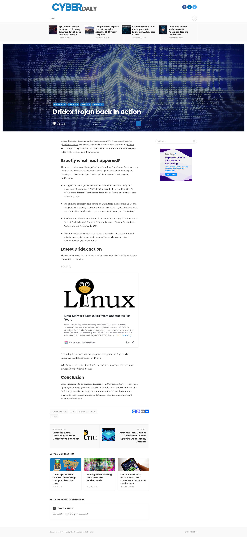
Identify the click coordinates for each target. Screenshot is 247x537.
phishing (130, 144)
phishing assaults (69, 144)
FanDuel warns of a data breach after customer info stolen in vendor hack (133, 479)
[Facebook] (184, 7)
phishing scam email (86, 411)
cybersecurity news (59, 411)
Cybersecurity (98, 104)
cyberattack (85, 104)
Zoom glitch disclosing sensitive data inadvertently (99, 477)
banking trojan (59, 104)
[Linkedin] (189, 7)
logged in (67, 513)
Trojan (54, 416)
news (72, 411)
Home (52, 18)
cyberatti (61, 124)
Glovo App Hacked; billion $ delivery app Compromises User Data (64, 479)
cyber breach (73, 104)
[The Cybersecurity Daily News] (74, 7)
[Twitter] (194, 7)
